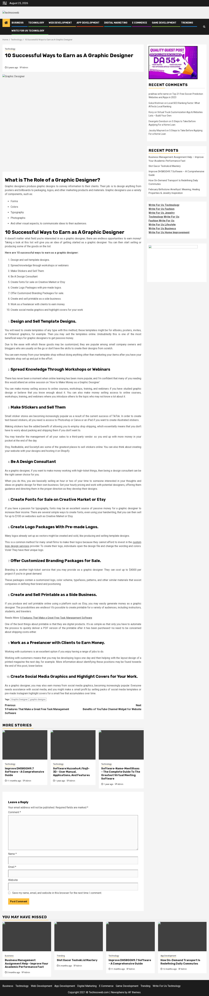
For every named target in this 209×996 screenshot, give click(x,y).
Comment (14, 812)
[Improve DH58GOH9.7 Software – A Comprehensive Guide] (24, 745)
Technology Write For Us (164, 216)
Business (18, 22)
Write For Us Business (162, 228)
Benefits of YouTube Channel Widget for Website (112, 707)
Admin (25, 67)
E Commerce (139, 22)
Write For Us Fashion (161, 208)
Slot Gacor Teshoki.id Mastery (165, 166)
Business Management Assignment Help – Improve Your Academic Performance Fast (26, 964)
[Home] (6, 23)
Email (12, 866)
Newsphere (117, 992)
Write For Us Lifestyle (162, 224)
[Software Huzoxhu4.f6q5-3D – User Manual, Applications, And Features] (73, 745)
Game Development (164, 22)
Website (13, 880)
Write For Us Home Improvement (169, 232)
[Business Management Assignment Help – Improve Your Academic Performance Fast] (26, 936)
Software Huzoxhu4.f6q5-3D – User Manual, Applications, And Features (71, 772)
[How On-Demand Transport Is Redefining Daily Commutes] (182, 936)
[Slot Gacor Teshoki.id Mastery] (78, 936)
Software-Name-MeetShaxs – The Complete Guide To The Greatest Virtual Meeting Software (120, 773)
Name (12, 853)
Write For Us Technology (28, 30)
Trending (187, 22)
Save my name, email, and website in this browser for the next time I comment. (57, 892)
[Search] (204, 27)
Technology (36, 22)
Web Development (60, 22)
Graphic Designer (19, 699)
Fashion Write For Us (161, 220)
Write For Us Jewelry (162, 212)
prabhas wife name (159, 94)
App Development (88, 22)
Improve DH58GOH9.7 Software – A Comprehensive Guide (24, 772)
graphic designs (37, 699)
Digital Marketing (115, 22)
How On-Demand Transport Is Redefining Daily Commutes (180, 962)
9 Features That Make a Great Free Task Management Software (56, 617)
